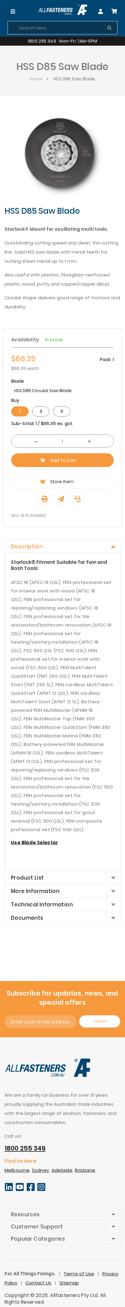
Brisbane (85, 1170)
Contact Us (38, 1283)
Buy (15, 400)
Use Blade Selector (34, 842)
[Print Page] (44, 499)
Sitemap (69, 1283)
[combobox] (62, 27)
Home (36, 79)
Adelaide (62, 1170)
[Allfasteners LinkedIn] (9, 1189)
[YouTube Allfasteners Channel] (20, 1189)
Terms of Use (79, 1273)
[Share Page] (61, 499)
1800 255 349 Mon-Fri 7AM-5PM (62, 41)
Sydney (40, 1170)
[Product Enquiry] (77, 499)
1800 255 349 (25, 1148)
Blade (17, 381)
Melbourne (17, 1170)
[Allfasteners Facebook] (31, 1189)
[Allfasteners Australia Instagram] (41, 1189)
